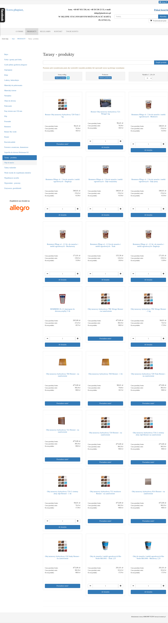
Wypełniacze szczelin (11, 178)
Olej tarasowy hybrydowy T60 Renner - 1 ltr (105, 374)
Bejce (6, 54)
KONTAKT (58, 31)
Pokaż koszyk (161, 10)
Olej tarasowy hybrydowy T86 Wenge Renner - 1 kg (148, 310)
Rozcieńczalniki (9, 142)
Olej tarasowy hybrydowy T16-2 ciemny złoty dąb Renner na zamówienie (148, 434)
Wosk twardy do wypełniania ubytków (17, 173)
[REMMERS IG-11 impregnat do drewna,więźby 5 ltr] (62, 298)
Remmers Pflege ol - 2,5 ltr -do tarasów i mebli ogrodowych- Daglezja (148, 245)
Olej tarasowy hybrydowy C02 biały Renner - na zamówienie (62, 557)
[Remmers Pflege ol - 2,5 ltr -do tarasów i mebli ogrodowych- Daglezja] (148, 234)
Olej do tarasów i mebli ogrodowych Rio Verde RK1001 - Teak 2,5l (105, 557)
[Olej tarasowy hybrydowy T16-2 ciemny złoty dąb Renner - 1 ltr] (62, 481)
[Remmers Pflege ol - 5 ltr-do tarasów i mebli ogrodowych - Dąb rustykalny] (105, 169)
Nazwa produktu (60, 78)
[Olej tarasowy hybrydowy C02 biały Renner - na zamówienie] (62, 546)
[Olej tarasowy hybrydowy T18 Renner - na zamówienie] (105, 422)
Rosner (6, 137)
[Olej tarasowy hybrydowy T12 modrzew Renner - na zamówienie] (105, 481)
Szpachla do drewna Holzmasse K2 (16, 152)
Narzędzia (7, 96)
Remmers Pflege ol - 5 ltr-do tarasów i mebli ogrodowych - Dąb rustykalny (105, 180)
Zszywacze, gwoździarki (12, 188)
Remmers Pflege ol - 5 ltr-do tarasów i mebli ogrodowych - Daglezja (63, 180)
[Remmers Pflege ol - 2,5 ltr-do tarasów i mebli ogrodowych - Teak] (105, 234)
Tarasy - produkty (10, 158)
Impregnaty (8, 70)
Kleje (6, 75)
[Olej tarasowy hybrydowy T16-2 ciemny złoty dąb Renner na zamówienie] (148, 422)
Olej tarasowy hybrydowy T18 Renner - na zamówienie (105, 434)
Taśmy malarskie (10, 168)
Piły (5, 116)
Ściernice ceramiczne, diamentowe (16, 147)
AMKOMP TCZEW (148, 616)
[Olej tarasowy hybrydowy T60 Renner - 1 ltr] (105, 363)
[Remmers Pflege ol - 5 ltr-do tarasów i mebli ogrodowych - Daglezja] (62, 169)
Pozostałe (7, 121)
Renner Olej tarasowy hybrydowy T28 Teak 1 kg (62, 115)
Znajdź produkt (161, 62)
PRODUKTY (31, 31)
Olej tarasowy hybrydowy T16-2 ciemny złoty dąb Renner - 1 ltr (62, 492)
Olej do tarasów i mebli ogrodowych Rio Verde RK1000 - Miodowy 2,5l (148, 557)
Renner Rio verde (10, 132)
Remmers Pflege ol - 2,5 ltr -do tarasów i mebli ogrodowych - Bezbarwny (62, 245)
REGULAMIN (45, 31)
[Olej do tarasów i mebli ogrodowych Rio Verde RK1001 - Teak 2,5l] (105, 546)
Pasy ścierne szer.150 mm (13, 111)
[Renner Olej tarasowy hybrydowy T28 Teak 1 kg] (62, 104)
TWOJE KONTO (72, 31)
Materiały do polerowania (13, 85)
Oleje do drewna (10, 101)
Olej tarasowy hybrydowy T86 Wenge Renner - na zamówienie (105, 310)
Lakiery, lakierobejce (11, 80)
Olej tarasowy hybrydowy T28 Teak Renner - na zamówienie (148, 375)
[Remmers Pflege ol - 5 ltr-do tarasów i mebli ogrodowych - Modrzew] (148, 104)
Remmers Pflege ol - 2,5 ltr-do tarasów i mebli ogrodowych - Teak (105, 245)
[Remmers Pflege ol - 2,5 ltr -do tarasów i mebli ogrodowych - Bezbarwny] (62, 234)
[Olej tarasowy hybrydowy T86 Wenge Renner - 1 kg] (148, 298)
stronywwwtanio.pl (160, 616)
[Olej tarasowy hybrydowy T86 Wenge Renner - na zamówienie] (105, 298)
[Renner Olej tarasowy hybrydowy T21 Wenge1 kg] (105, 103)
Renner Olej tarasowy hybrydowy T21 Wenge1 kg (105, 113)
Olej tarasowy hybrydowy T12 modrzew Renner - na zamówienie (105, 492)
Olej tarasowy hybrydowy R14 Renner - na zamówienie (148, 492)
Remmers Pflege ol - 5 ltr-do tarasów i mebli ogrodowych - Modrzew (148, 115)
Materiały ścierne (10, 90)
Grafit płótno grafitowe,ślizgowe (15, 65)
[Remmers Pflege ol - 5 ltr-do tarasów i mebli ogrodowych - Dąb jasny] (148, 169)
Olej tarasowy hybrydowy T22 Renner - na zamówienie (62, 431)
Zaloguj (163, 2)
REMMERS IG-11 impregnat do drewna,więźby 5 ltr (62, 310)
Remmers (7, 127)
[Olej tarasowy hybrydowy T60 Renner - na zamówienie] (62, 363)
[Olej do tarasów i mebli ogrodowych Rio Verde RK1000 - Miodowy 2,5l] (148, 546)
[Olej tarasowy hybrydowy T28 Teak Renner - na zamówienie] (148, 363)
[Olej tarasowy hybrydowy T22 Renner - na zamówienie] (62, 421)
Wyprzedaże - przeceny (12, 183)
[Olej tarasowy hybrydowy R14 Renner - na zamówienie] (148, 481)
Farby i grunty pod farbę (13, 60)
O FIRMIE (19, 31)
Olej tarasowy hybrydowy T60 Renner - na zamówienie (62, 375)
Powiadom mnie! (63, 144)
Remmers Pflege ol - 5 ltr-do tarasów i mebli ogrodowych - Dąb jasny (148, 180)
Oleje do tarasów (9, 163)
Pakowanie (8, 106)
